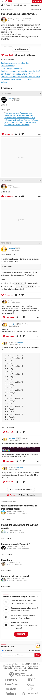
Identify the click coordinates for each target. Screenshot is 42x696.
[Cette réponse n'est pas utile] (22, 134)
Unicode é (4, 82)
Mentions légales (24, 668)
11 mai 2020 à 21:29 (13, 250)
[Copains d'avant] (11, 689)
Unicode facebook (7, 66)
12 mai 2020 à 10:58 (14, 303)
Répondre (13, 495)
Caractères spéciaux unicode (11, 68)
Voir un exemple (35, 650)
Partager (32, 55)
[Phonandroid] (31, 693)
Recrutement (7, 666)
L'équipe (17, 664)
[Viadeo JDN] (31, 689)
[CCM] (8, 1)
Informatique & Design (20, 5)
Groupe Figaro (34, 668)
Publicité (31, 664)
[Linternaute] (11, 684)
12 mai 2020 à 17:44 (14, 344)
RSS (17, 668)
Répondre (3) (8, 55)
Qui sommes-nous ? (8, 664)
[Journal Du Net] (31, 679)
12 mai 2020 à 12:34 (14, 326)
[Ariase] (11, 693)
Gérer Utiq (7, 668)
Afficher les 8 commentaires (22, 489)
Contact (37, 664)
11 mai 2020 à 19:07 (13, 188)
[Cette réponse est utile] (15, 134)
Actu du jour (7, 650)
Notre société (24, 664)
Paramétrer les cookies (32, 666)
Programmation (34, 5)
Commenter (8, 134)
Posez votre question (28, 495)
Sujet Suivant (34, 10)
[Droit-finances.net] (31, 684)
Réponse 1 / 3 (6, 94)
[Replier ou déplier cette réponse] (40, 93)
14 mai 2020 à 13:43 (14, 469)
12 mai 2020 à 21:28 (14, 440)
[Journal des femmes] (11, 680)
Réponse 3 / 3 (6, 243)
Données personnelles (18, 666)
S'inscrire (21, 634)
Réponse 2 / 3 (6, 181)
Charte (13, 668)
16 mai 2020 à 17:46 (24, 21)
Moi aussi (21, 55)
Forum (8, 5)
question (38, 1)
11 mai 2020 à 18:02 (13, 101)
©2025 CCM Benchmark (21, 670)
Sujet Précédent (8, 10)
